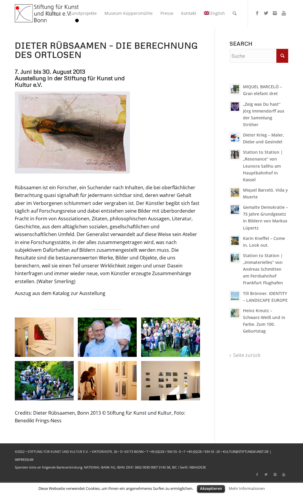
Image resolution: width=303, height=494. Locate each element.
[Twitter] (266, 13)
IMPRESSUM (24, 459)
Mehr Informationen (247, 488)
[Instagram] (274, 13)
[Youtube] (283, 13)
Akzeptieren (211, 488)
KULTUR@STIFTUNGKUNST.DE (246, 451)
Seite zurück (246, 355)
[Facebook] (257, 13)
